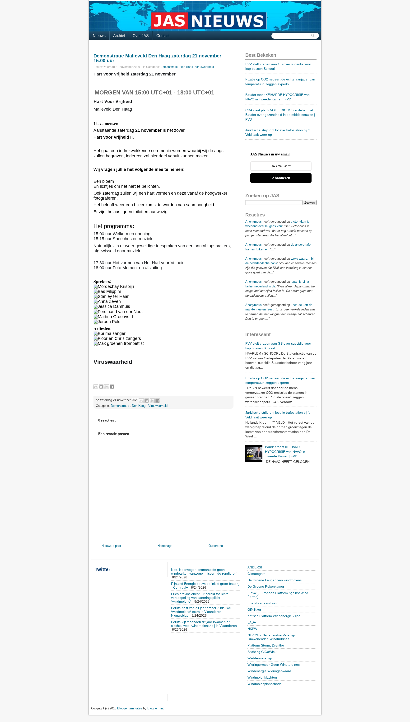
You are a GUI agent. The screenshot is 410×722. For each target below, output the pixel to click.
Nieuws (99, 36)
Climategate (256, 574)
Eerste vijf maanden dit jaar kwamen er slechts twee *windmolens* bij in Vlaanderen (204, 624)
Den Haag (187, 67)
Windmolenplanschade (264, 684)
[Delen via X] (106, 386)
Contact (162, 36)
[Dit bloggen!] (101, 386)
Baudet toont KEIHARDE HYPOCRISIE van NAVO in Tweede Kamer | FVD (285, 451)
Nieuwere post (111, 546)
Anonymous (253, 221)
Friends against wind (263, 603)
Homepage (165, 546)
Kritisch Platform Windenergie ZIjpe (273, 616)
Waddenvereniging (261, 658)
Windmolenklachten (262, 677)
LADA (251, 622)
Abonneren (281, 178)
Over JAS (141, 36)
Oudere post (217, 546)
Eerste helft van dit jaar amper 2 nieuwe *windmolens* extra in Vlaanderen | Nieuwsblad (201, 611)
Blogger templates (130, 708)
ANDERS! (254, 567)
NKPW (252, 629)
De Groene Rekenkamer (265, 586)
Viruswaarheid (204, 67)
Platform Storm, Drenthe (265, 645)
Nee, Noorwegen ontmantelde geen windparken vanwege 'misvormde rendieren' (204, 571)
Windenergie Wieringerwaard (269, 671)
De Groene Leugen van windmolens (274, 580)
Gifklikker (254, 609)
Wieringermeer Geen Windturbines (273, 664)
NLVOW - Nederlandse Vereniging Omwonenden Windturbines (272, 637)
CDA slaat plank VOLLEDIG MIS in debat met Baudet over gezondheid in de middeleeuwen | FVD (280, 114)
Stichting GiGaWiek (261, 652)
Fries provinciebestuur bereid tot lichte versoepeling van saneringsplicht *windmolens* (199, 597)
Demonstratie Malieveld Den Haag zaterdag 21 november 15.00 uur (157, 58)
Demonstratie (169, 67)
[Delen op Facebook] (112, 386)
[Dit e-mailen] (95, 386)
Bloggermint (155, 708)
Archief (119, 36)
